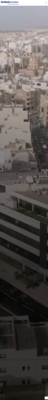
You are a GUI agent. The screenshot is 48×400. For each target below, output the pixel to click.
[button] (46, 3)
